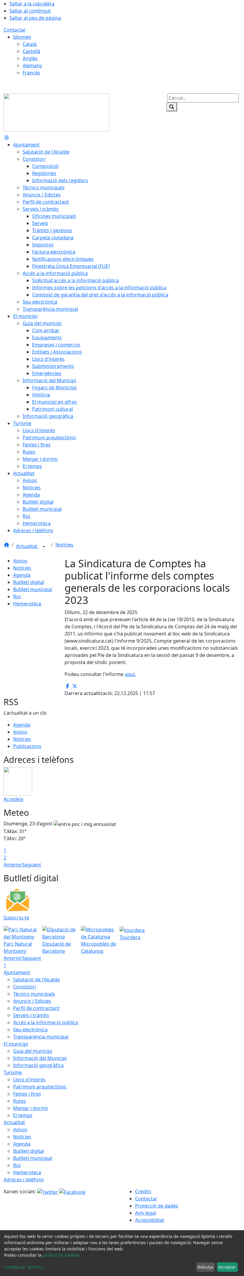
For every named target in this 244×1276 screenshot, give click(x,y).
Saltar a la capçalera (32, 3)
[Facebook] (72, 1191)
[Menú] (7, 137)
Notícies (64, 544)
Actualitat (27, 546)
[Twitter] (48, 1191)
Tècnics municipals (34, 994)
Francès (31, 72)
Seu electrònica (30, 1029)
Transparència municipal (40, 1036)
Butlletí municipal (32, 589)
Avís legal (145, 1213)
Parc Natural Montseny (18, 947)
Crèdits (143, 1191)
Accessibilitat (149, 1220)
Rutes (19, 1101)
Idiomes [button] (22, 37)
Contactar (15, 29)
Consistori (24, 986)
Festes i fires (27, 1094)
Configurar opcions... (25, 1267)
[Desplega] (44, 546)
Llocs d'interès (29, 1079)
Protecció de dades (156, 1205)
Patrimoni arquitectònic (40, 1086)
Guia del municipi (32, 1051)
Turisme (13, 1072)
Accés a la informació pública (45, 1022)
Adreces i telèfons (24, 1179)
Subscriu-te (16, 917)
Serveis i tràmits (31, 1015)
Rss (17, 596)
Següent (31, 864)
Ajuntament (17, 972)
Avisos (20, 560)
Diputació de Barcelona (56, 947)
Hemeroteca (27, 603)
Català (30, 44)
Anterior (13, 864)
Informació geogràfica (38, 1065)
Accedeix (13, 799)
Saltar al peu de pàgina (35, 18)
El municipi (16, 1044)
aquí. (130, 674)
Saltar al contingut (30, 10)
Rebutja (205, 1267)
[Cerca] (171, 106)
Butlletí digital (28, 582)
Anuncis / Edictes (32, 1001)
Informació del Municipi (40, 1058)
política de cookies (61, 1255)
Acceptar (227, 1267)
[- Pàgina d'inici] (56, 112)
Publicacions (27, 746)
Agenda (21, 575)
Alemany (32, 65)
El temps (22, 1115)
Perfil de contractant (36, 1008)
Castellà (31, 51)
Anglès (30, 58)
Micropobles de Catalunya (98, 947)
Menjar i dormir (31, 1108)
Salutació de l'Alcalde (36, 979)
